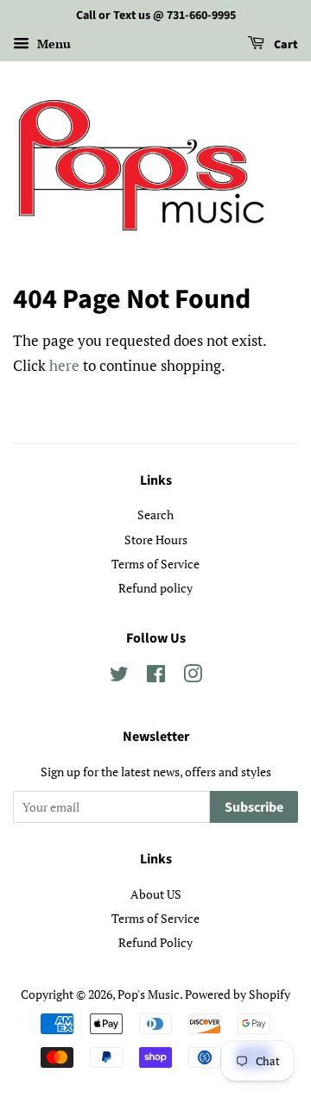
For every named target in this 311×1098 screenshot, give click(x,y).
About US (155, 894)
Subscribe (254, 807)
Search (155, 514)
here (64, 365)
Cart (284, 44)
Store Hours (155, 539)
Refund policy (155, 588)
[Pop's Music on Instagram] (192, 676)
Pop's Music (148, 994)
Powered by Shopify (237, 994)
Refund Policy (155, 942)
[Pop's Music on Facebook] (156, 676)
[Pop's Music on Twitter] (119, 676)
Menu (52, 43)
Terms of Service (155, 563)
